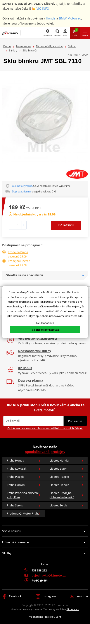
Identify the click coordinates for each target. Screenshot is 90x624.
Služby (6, 553)
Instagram (49, 596)
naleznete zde (73, 316)
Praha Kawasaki (17, 469)
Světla (72, 46)
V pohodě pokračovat (45, 329)
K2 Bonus (25, 368)
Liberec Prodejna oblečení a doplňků (62, 495)
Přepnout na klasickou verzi (45, 617)
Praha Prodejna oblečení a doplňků (22, 495)
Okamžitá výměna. (22, 186)
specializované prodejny (45, 452)
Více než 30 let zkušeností (37, 338)
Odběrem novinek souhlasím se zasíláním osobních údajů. (45, 428)
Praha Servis (15, 505)
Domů (7, 46)
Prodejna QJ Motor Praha (23, 513)
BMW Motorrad (70, 18)
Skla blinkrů (29, 50)
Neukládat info (45, 322)
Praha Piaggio (15, 477)
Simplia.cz (73, 609)
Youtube (82, 596)
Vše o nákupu (11, 531)
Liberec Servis (58, 505)
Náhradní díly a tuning (49, 46)
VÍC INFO (42, 8)
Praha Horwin (16, 485)
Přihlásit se (75, 421)
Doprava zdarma (21, 191)
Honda (50, 18)
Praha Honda (15, 460)
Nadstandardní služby (34, 351)
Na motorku (23, 46)
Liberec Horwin (59, 485)
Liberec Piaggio (59, 477)
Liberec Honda (59, 460)
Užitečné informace (15, 542)
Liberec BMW (58, 469)
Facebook (15, 596)
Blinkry (13, 50)
